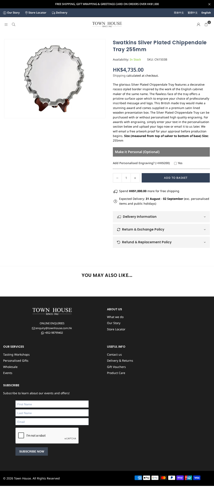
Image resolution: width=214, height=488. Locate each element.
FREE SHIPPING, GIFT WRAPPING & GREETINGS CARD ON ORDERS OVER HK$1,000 (107, 4)
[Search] (13, 24)
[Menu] (6, 24)
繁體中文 (193, 12)
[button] (206, 24)
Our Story (13, 12)
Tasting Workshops (16, 354)
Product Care (116, 373)
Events (7, 373)
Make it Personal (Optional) (137, 152)
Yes (180, 163)
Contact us (114, 354)
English (206, 12)
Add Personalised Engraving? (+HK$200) (141, 163)
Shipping (119, 75)
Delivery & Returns (120, 361)
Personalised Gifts (15, 361)
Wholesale (10, 367)
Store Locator (37, 12)
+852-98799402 (53, 333)
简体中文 (179, 12)
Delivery (61, 12)
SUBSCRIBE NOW (31, 451)
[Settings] (198, 24)
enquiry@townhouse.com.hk (53, 328)
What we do (115, 317)
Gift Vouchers (116, 367)
